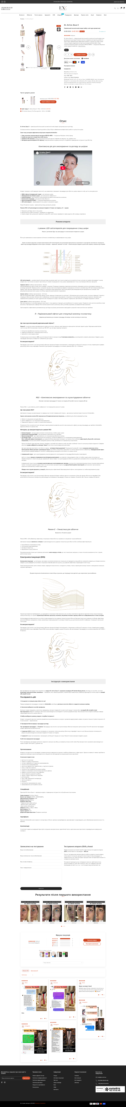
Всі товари (88, 81)
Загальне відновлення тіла (71, 82)
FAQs (55, 1087)
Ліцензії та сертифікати (39, 1084)
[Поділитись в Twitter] (67, 87)
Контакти (56, 1089)
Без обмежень (81, 81)
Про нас (56, 1080)
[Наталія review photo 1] (62, 998)
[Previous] (28, 47)
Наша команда (57, 1082)
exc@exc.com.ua (5, 9)
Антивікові (101, 79)
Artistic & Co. (73, 79)
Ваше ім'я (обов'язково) (26, 849)
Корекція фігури (96, 82)
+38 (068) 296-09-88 (6, 7)
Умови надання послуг (38, 1075)
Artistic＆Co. (73, 71)
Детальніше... (82, 46)
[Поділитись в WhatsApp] (81, 87)
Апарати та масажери (70, 81)
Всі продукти (78, 1080)
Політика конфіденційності (40, 1078)
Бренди (76, 15)
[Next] (59, 47)
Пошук (55, 1075)
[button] (67, 35)
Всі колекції (78, 1078)
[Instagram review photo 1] (91, 1018)
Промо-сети (84, 15)
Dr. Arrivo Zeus (81, 79)
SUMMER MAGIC (90, 79)
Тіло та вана (88, 84)
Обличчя (29, 15)
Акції (92, 15)
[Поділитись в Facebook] (64, 87)
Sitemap (77, 1082)
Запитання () (34, 970)
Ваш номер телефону (26, 861)
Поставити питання (69, 65)
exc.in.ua (78, 865)
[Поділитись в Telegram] (75, 87)
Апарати (60, 15)
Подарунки (68, 15)
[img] (25, 980)
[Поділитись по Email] (78, 87)
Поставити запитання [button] (92, 943)
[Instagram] (5, 2)
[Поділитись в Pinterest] (70, 87)
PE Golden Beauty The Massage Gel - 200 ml (34, 111)
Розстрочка (36, 1087)
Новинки (98, 15)
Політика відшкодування (39, 1080)
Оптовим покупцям (59, 1078)
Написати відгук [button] (92, 940)
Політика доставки (37, 1082)
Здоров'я (88, 82)
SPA (54, 15)
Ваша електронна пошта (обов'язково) (31, 855)
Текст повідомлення (25, 867)
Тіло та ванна (38, 15)
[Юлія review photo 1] (34, 998)
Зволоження (82, 82)
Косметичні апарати (72, 73)
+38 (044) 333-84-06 (103, 1083)
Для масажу (99, 81)
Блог (105, 15)
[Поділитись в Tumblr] (73, 87)
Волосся (21, 15)
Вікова (93, 81)
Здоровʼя (47, 15)
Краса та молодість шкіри (71, 84)
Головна (22, 18)
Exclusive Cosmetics (40, 1103)
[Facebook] (2, 2)
